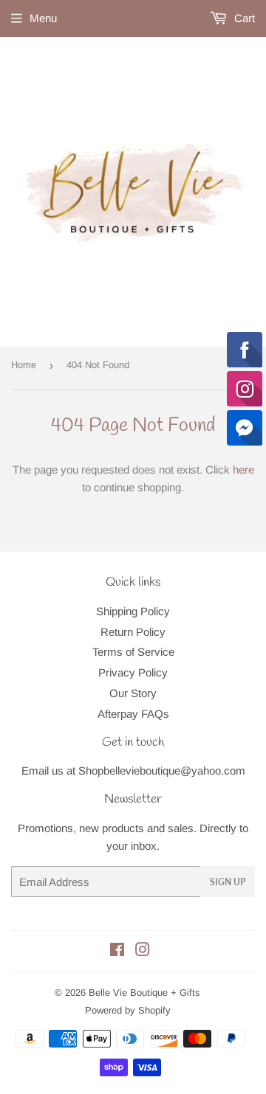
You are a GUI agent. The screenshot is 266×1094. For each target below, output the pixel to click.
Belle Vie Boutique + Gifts (144, 992)
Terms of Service (133, 651)
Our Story (133, 693)
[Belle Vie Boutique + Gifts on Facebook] (117, 951)
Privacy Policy (133, 672)
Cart (243, 18)
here (243, 469)
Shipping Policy (133, 611)
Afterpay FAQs (133, 713)
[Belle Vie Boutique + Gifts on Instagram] (142, 951)
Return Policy (133, 632)
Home (23, 364)
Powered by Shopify (128, 1010)
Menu (43, 18)
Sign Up (227, 881)
